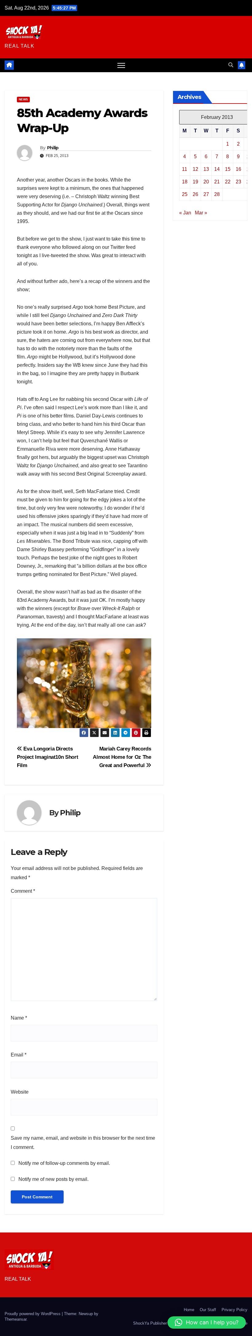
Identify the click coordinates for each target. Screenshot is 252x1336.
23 (238, 181)
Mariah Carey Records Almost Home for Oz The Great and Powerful (122, 757)
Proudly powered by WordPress (33, 1313)
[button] (230, 65)
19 (195, 181)
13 (206, 169)
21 (217, 181)
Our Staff (208, 1309)
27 (206, 194)
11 (184, 169)
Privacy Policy (234, 1309)
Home (189, 1309)
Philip (53, 148)
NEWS (23, 99)
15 (227, 169)
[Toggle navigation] (121, 65)
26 (195, 194)
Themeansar (15, 1319)
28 (217, 194)
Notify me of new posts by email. (53, 1179)
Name (19, 1018)
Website (20, 1092)
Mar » (201, 212)
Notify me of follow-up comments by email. (64, 1163)
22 (227, 181)
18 (184, 181)
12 (195, 169)
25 (184, 194)
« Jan (185, 212)
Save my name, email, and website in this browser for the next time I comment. (83, 1142)
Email (18, 1054)
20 (206, 181)
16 (238, 169)
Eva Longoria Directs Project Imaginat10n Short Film (47, 757)
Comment (23, 891)
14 (217, 169)
